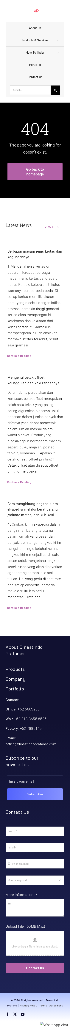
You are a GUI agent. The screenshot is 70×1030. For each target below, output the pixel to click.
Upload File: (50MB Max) (25, 926)
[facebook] (7, 1014)
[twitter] (15, 1014)
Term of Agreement (51, 1005)
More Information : (22, 895)
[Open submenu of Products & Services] (57, 40)
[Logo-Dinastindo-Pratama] (36, 11)
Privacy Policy (28, 1005)
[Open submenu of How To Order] (57, 53)
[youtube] (22, 1014)
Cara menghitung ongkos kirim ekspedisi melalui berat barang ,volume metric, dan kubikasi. (32, 509)
